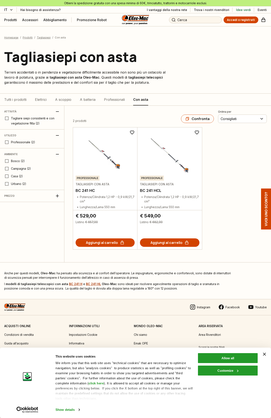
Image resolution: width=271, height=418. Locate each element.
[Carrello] (263, 19)
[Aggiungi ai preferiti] (132, 132)
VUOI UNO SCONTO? (266, 209)
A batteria (87, 99)
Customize (225, 370)
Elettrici (41, 99)
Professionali (114, 99)
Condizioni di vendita (19, 334)
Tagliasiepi (44, 37)
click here (96, 383)
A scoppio (63, 99)
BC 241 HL (93, 284)
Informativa (76, 343)
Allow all (227, 358)
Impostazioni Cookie (83, 334)
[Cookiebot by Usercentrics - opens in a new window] (27, 410)
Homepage (11, 37)
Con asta (140, 99)
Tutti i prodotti (15, 99)
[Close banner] (264, 354)
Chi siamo (140, 334)
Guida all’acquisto (16, 343)
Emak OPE (141, 343)
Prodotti (28, 37)
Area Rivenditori (210, 334)
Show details (65, 409)
